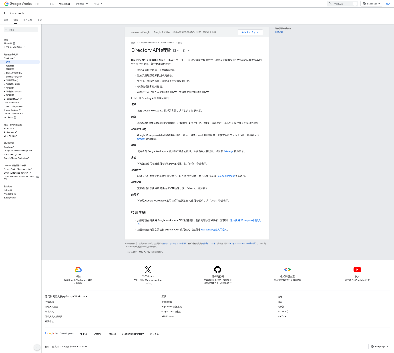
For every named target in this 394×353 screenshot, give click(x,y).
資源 (96, 3)
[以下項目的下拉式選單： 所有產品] (88, 3)
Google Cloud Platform (133, 334)
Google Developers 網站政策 (242, 243)
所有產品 (80, 3)
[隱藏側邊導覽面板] (37, 347)
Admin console (14, 13)
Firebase (112, 334)
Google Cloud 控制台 (171, 311)
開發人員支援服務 (53, 316)
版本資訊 (49, 311)
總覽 (6, 19)
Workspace (30, 4)
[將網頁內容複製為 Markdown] (184, 50)
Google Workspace (148, 42)
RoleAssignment (226, 175)
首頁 (51, 3)
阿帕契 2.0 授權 (208, 243)
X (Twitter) (283, 311)
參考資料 (27, 19)
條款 (47, 346)
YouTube (282, 316)
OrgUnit (141, 139)
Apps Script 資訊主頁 (171, 306)
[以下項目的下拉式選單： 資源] (102, 3)
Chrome (97, 334)
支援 (40, 19)
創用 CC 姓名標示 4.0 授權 (174, 243)
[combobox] (342, 3)
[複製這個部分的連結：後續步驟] (149, 213)
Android (83, 334)
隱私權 (55, 346)
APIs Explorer (167, 316)
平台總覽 (49, 301)
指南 (16, 19)
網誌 (280, 301)
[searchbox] (21, 29)
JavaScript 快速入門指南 (213, 229)
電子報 (281, 306)
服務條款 (49, 321)
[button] (20, 58)
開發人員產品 (51, 306)
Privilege (228, 151)
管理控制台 (64, 3)
